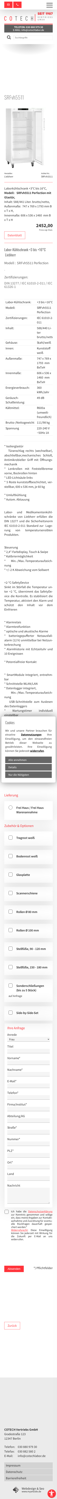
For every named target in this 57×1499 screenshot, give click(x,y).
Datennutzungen (31, 734)
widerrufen (37, 751)
